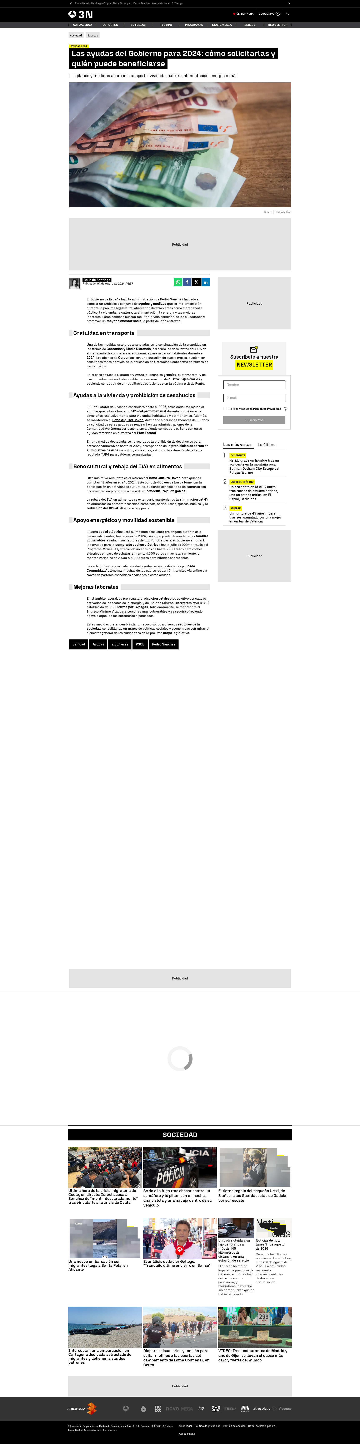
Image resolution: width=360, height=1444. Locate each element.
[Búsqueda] (287, 14)
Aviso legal (185, 1426)
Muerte (236, 508)
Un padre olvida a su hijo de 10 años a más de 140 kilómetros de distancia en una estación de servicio (234, 1250)
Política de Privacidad (267, 408)
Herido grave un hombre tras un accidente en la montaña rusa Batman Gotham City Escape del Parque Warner (254, 466)
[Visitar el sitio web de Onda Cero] (216, 1409)
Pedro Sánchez (141, 3)
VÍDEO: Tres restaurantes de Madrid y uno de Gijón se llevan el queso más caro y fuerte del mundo (253, 1356)
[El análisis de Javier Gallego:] (180, 1238)
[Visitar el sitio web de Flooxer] (285, 1409)
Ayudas (98, 644)
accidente (238, 455)
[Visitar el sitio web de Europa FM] (230, 1409)
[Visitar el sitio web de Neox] (158, 1409)
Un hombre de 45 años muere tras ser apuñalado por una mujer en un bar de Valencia (255, 517)
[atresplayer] (270, 14)
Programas (194, 25)
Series (249, 25)
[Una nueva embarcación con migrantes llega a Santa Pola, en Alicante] (105, 1238)
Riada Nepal (82, 3)
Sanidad (78, 644)
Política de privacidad (207, 1426)
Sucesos (92, 35)
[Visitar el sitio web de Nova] (172, 1409)
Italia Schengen (122, 3)
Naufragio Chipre (101, 3)
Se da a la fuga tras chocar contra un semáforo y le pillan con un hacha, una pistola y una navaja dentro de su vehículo (177, 1198)
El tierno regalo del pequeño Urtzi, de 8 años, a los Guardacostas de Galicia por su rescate (252, 1196)
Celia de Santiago (97, 280)
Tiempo (166, 25)
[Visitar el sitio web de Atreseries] (201, 1409)
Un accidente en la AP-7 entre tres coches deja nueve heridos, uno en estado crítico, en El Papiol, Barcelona (253, 493)
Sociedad (180, 1134)
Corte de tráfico (242, 482)
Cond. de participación (261, 1426)
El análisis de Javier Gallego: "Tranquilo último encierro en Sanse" (176, 1263)
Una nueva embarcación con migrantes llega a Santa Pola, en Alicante (98, 1265)
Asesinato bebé (160, 3)
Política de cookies (234, 1426)
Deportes (110, 25)
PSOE (140, 644)
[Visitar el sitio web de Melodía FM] (245, 1409)
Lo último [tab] (266, 444)
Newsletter (278, 25)
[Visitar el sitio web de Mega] (187, 1409)
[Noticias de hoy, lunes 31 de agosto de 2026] (274, 1228)
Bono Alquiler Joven (128, 420)
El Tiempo (177, 3)
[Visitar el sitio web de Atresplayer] (265, 1409)
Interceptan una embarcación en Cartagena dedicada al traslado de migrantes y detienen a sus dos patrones (99, 1356)
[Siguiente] (289, 3)
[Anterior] (71, 3)
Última (245, 13)
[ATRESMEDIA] (82, 1408)
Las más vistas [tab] (237, 444)
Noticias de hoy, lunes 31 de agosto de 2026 (270, 1244)
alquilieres (120, 644)
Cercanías (126, 358)
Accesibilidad (187, 1433)
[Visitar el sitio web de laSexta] (143, 1409)
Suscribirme (254, 420)
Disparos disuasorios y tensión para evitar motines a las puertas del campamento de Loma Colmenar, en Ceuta (176, 1358)
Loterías (138, 25)
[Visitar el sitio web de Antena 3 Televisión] (129, 1409)
